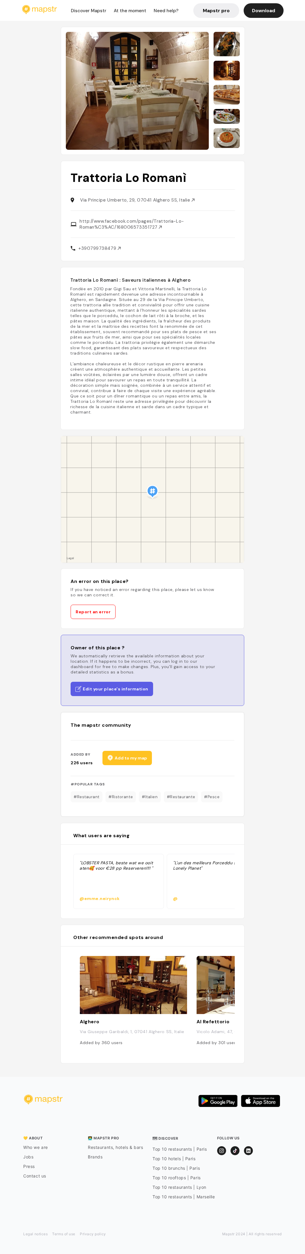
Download (263, 10)
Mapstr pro (216, 10)
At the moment (130, 11)
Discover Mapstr (88, 11)
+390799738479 (98, 248)
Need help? (166, 11)
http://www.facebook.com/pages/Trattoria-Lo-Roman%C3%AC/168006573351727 (132, 224)
